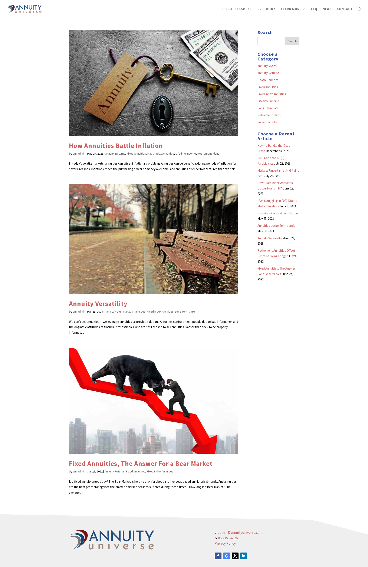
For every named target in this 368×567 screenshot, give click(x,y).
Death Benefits (267, 80)
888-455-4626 (228, 538)
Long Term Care (185, 311)
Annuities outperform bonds (276, 226)
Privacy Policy (225, 543)
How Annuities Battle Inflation (116, 145)
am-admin (79, 153)
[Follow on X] (235, 556)
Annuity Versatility (98, 303)
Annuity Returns (115, 153)
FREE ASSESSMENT (237, 9)
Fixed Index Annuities (160, 153)
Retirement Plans (208, 153)
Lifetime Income (185, 153)
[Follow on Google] (226, 556)
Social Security (267, 122)
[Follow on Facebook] (218, 556)
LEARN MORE (291, 9)
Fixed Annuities (136, 153)
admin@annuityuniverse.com (240, 532)
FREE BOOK (266, 9)
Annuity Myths (267, 66)
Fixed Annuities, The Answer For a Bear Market (141, 463)
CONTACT (345, 9)
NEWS (327, 9)
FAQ (314, 9)
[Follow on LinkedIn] (243, 556)
